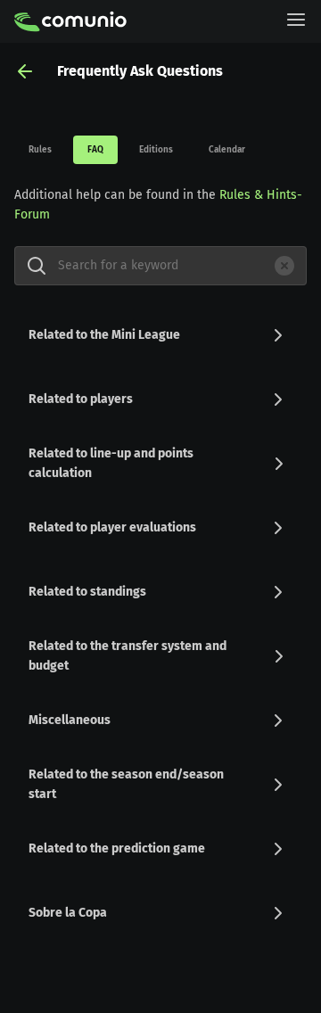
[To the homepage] (70, 21)
